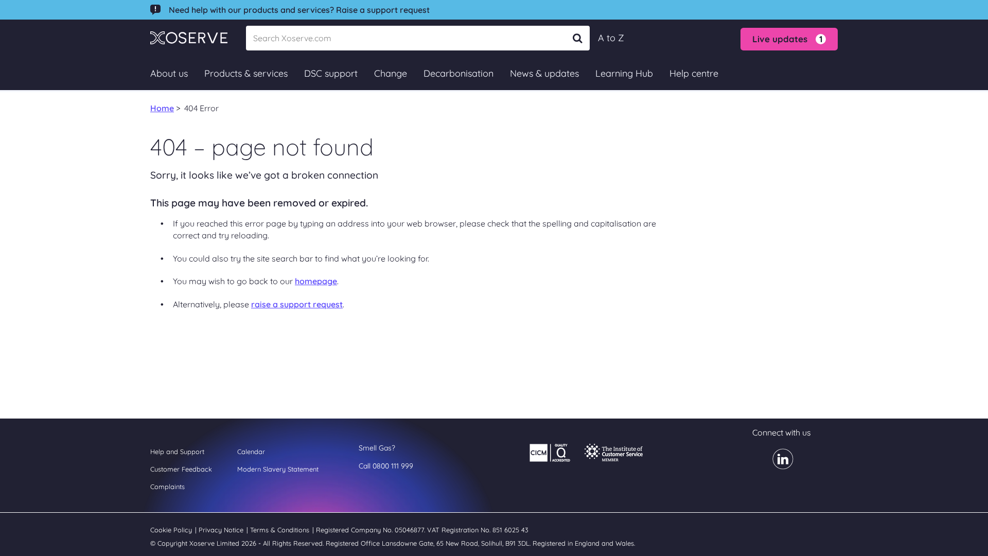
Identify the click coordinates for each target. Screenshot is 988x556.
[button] (789, 39)
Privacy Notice (222, 530)
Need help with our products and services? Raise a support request (299, 10)
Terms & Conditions (280, 530)
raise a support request (297, 304)
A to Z (611, 38)
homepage (316, 281)
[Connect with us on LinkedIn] (777, 466)
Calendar (251, 451)
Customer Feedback (181, 469)
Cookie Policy (172, 530)
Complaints (167, 486)
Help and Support (177, 451)
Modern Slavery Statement (278, 469)
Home (162, 108)
